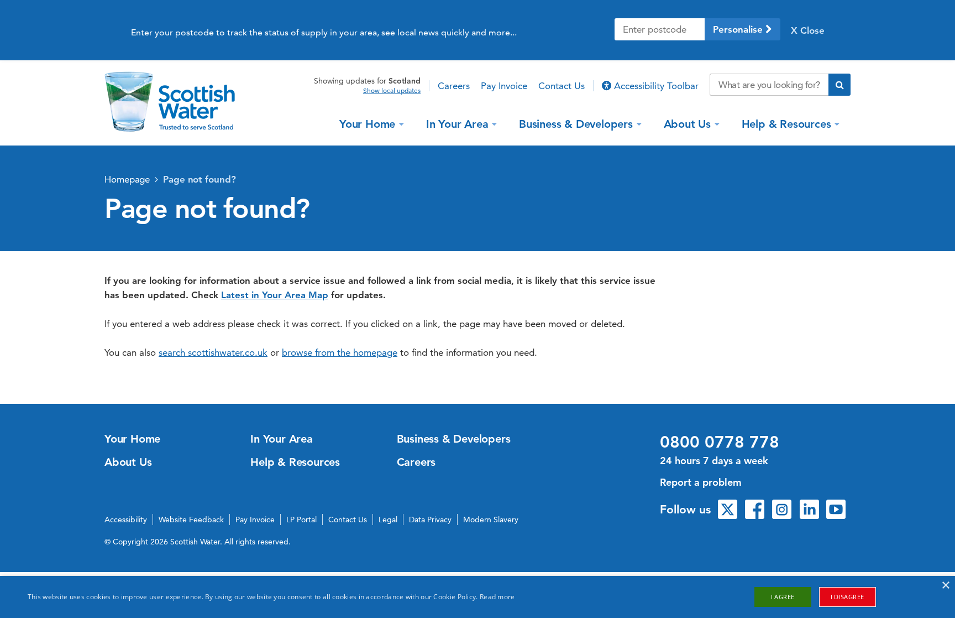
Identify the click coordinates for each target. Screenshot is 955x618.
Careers (454, 85)
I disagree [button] (847, 597)
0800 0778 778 (719, 442)
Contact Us (561, 85)
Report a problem (701, 482)
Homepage (127, 179)
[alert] (477, 597)
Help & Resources (786, 123)
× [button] (945, 585)
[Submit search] (839, 85)
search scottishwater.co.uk (213, 352)
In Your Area (457, 123)
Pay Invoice (504, 85)
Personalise (739, 29)
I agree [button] (783, 597)
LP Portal (301, 519)
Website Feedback (191, 519)
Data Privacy (430, 519)
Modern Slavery (490, 519)
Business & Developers (576, 123)
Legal (388, 519)
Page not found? (199, 179)
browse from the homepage (339, 352)
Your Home (367, 123)
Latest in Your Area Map (274, 294)
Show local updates (392, 91)
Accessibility (125, 519)
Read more (497, 596)
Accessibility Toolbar (655, 85)
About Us (687, 123)
